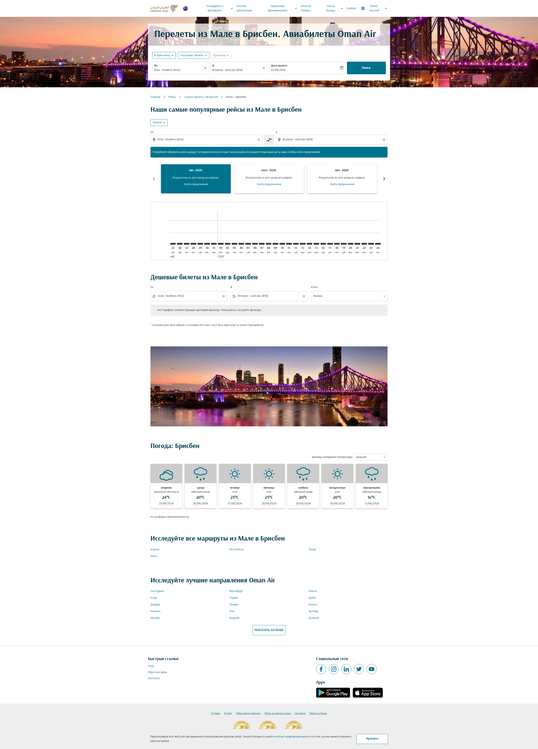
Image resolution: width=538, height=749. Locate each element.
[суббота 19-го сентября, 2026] (343, 244)
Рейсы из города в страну (278, 713)
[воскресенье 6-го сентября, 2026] (255, 244)
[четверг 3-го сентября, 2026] (234, 244)
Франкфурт (236, 591)
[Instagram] (334, 669)
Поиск (366, 68)
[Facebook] (321, 669)
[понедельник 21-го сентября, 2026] (357, 244)
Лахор (312, 549)
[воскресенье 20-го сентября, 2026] (350, 244)
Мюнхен (155, 611)
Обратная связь (157, 672)
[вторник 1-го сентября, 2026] (220, 244)
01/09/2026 (278, 70)
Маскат (313, 604)
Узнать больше (335, 8)
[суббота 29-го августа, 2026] (200, 244)
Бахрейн (234, 618)
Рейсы (172, 97)
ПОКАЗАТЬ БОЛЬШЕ (269, 630)
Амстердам (157, 591)
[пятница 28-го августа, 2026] (193, 244)
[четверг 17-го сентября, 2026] (330, 244)
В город (228, 713)
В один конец (162, 55)
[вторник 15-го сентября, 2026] (316, 244)
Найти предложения (196, 184)
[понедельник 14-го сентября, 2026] (309, 244)
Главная (155, 97)
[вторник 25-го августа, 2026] (173, 244)
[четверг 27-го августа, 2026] (186, 244)
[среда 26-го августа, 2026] (179, 244)
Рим (231, 611)
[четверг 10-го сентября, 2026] (282, 244)
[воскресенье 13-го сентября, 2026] (302, 244)
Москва (155, 618)
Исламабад (236, 549)
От (152, 132)
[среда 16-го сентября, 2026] (323, 244)
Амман (313, 591)
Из (155, 65)
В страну (215, 713)
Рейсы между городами (248, 713)
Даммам (314, 618)
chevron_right (384, 178)
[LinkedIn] (346, 669)
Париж (233, 597)
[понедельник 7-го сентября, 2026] (261, 244)
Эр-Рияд (313, 611)
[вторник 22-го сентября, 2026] (364, 244)
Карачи (154, 549)
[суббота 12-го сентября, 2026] (296, 244)
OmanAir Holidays (306, 8)
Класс (314, 287)
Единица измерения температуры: (332, 457)
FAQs (151, 666)
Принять (372, 738)
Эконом (157, 122)
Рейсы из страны (318, 713)
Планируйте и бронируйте (220, 8)
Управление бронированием (283, 8)
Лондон (234, 604)
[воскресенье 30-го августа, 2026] (207, 244)
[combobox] (178, 70)
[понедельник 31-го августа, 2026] (214, 244)
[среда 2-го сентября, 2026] (227, 244)
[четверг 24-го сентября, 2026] (378, 244)
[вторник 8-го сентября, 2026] (268, 244)
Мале (153, 556)
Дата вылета (279, 65)
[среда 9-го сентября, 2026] (275, 244)
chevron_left (153, 178)
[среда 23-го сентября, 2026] (371, 244)
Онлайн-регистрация (244, 8)
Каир (153, 597)
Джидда (155, 604)
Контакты (154, 678)
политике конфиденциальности (292, 736)
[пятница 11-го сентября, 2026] (289, 244)
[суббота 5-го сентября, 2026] (248, 244)
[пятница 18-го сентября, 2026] (337, 244)
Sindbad (351, 8)
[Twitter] (359, 669)
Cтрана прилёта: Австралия (201, 97)
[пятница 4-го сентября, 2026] (241, 244)
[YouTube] (372, 669)
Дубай (312, 597)
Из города (300, 713)
